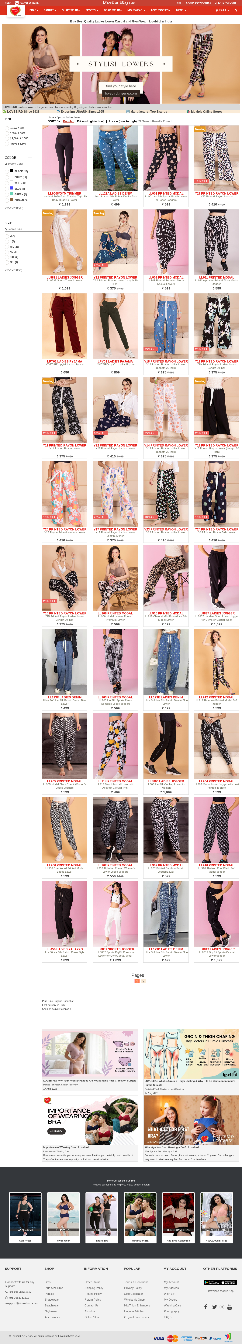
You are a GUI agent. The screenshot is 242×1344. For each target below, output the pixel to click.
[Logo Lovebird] (16, 10)
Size (8, 223)
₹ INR (179, 3)
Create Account (225, 3)
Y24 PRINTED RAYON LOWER (217, 529)
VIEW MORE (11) (14, 208)
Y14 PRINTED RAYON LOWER (166, 445)
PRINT (20, 177)
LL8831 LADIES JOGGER (65, 277)
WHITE (20, 183)
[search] (236, 10)
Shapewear (70, 10)
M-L (14, 246)
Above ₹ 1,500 (17, 143)
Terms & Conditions (136, 1282)
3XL (13, 262)
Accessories (160, 10)
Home (51, 117)
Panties (49, 10)
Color (10, 157)
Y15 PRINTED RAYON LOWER (65, 613)
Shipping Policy (94, 1287)
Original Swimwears (136, 1317)
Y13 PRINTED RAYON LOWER (217, 445)
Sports (90, 10)
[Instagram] (222, 1313)
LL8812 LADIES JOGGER (217, 949)
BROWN (20, 200)
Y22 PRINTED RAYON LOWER (115, 445)
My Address (171, 1287)
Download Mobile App (220, 1290)
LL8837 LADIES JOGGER (217, 613)
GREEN (20, 194)
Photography (172, 1311)
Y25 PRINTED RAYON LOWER (65, 529)
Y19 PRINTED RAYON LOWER (217, 361)
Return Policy (93, 1299)
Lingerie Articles (134, 1311)
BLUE (19, 188)
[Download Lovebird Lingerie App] (228, 1282)
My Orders (170, 1299)
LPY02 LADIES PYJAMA (64, 361)
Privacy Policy (133, 1287)
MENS (180, 10)
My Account (171, 1282)
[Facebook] (207, 1307)
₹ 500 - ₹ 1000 (17, 133)
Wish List (169, 1293)
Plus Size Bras (54, 1287)
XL (12, 251)
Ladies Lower (73, 117)
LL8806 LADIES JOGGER (166, 781)
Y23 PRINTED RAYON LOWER (166, 529)
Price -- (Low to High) (123, 121)
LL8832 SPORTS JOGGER (115, 949)
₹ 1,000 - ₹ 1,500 (18, 138)
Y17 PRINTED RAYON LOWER (115, 529)
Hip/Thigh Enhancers (137, 1305)
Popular (68, 121)
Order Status (92, 1282)
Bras (32, 10)
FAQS (167, 1317)
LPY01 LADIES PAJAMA (115, 361)
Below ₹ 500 (16, 128)
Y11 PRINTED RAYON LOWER (64, 445)
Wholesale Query (135, 1299)
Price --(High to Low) (90, 121)
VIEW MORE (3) (13, 270)
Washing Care (172, 1305)
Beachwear (112, 10)
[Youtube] (229, 1313)
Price (9, 119)
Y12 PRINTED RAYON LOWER (115, 277)
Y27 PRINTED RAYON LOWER (217, 193)
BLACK (21, 171)
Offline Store (92, 1317)
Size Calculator (133, 1293)
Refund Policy (93, 1293)
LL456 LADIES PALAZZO (65, 949)
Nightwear (135, 10)
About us (90, 1311)
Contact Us (92, 1305)
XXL (13, 257)
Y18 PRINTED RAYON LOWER (166, 361)
